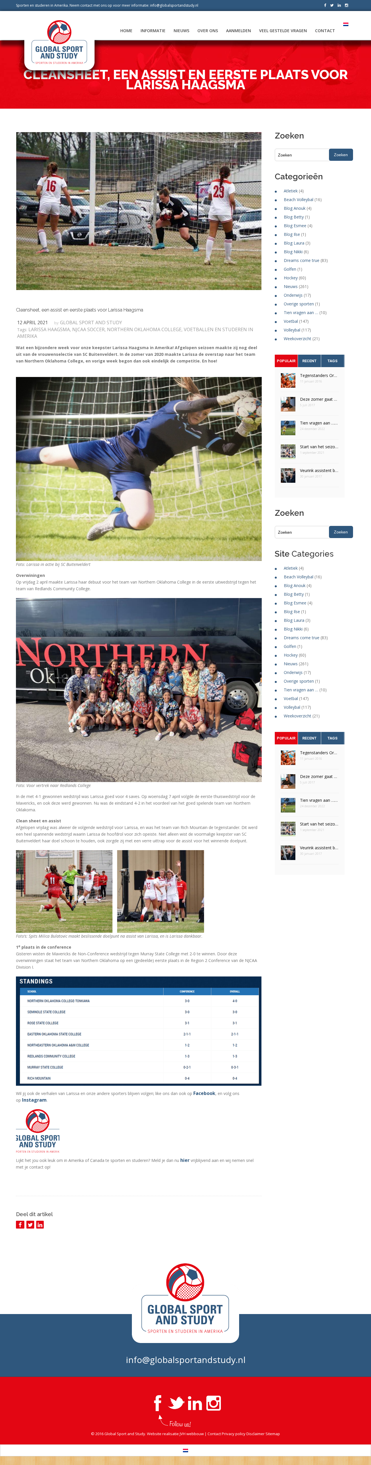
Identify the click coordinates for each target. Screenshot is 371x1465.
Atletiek (291, 191)
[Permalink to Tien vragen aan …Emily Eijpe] (288, 429)
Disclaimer (255, 1433)
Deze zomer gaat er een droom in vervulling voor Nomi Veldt (319, 399)
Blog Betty (294, 217)
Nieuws (181, 30)
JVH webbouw (192, 1433)
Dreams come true (301, 260)
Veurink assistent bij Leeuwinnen (319, 470)
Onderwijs (293, 295)
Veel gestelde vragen (283, 30)
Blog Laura (294, 243)
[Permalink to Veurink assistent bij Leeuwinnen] (288, 477)
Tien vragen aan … (301, 312)
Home (126, 30)
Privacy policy (233, 1433)
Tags (332, 361)
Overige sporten (299, 304)
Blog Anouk (294, 208)
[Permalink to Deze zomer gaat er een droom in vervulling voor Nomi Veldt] (288, 406)
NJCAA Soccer (88, 329)
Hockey (291, 277)
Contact (325, 30)
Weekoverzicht (297, 338)
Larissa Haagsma (49, 329)
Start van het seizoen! (319, 446)
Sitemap (272, 1433)
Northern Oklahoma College (144, 329)
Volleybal (292, 330)
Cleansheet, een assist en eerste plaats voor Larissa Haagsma (79, 310)
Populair (286, 361)
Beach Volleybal (298, 199)
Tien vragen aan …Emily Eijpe (319, 422)
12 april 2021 (32, 322)
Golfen (290, 269)
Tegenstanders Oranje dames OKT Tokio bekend (319, 375)
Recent (309, 361)
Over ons (207, 30)
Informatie (153, 30)
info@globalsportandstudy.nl (174, 5)
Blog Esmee (295, 225)
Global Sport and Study (91, 322)
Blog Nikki (293, 251)
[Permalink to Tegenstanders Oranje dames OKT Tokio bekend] (288, 382)
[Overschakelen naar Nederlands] (185, 1450)
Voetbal (291, 321)
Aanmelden (238, 30)
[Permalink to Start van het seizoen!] (288, 453)
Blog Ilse (292, 234)
